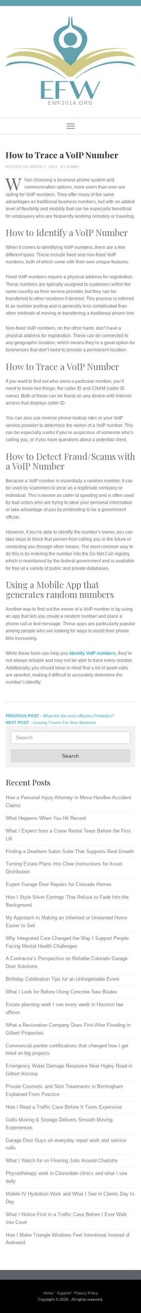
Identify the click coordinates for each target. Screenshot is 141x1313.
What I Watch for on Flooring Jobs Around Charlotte (62, 1160)
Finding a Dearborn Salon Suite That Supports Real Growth (70, 851)
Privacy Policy (86, 1293)
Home (48, 1293)
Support (64, 1293)
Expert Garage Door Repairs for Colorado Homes (59, 884)
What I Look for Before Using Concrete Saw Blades (61, 992)
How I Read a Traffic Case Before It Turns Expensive (64, 1107)
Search (70, 756)
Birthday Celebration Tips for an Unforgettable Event (62, 979)
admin (73, 167)
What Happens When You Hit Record (46, 818)
